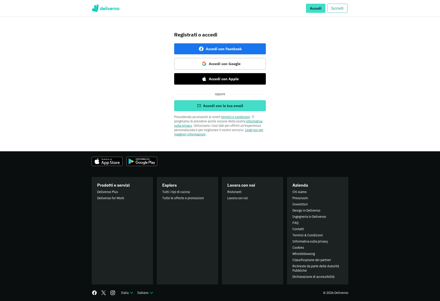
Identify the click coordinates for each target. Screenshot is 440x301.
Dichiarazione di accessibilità (313, 277)
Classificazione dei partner (311, 260)
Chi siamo (299, 192)
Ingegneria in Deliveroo (309, 217)
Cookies (298, 248)
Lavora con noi (237, 198)
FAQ (295, 223)
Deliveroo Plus (107, 192)
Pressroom (300, 198)
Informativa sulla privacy (310, 241)
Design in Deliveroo (306, 210)
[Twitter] (103, 292)
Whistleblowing (303, 254)
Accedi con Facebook (224, 49)
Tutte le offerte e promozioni (183, 198)
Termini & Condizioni (307, 235)
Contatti (298, 229)
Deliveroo (105, 8)
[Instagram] (113, 292)
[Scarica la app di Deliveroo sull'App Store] (107, 161)
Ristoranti (234, 192)
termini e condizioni (235, 117)
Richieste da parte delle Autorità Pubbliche (315, 268)
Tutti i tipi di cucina (176, 192)
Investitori (300, 204)
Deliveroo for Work (110, 198)
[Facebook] (94, 292)
